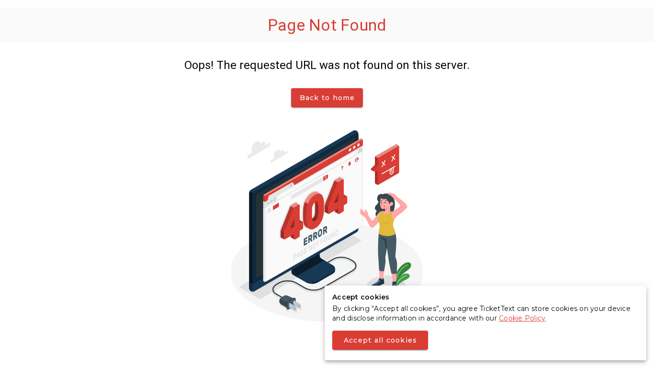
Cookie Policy (522, 318)
